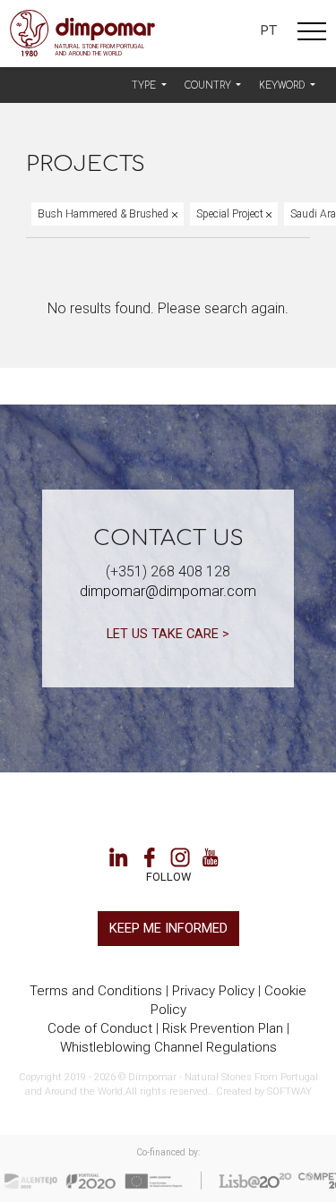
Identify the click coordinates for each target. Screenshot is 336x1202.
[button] (149, 86)
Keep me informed (168, 928)
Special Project (231, 214)
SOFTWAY (289, 1091)
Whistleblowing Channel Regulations (168, 1047)
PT (268, 30)
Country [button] (209, 85)
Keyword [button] (283, 85)
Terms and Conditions (96, 991)
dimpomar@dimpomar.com (168, 591)
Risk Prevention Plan (222, 1028)
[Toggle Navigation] (311, 34)
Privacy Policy (213, 991)
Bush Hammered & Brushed (104, 214)
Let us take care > (168, 634)
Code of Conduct (99, 1028)
